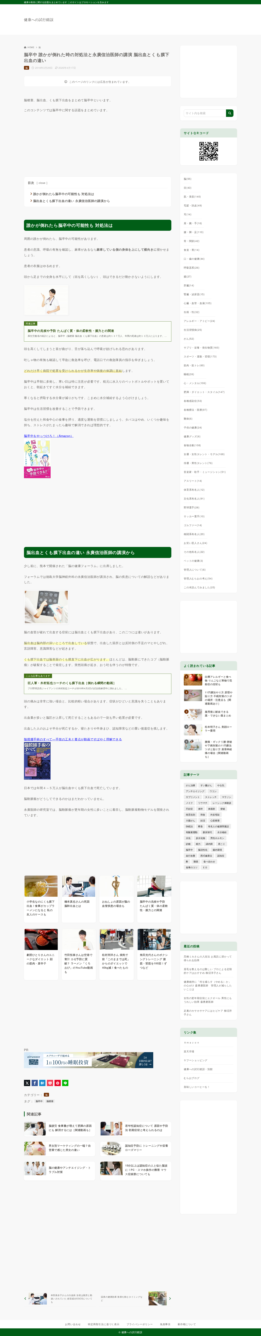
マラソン (226, 797)
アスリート (193, 480)
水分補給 (222, 832)
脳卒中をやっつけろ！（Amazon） (49, 435)
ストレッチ (211, 797)
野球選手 (191, 507)
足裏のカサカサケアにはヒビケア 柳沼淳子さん (208, 1012)
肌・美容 (192, 196)
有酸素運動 (191, 832)
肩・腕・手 (193, 223)
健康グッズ (192, 436)
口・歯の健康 (194, 258)
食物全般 (192, 445)
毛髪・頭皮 (193, 205)
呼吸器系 (191, 267)
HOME (31, 47)
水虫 (188, 838)
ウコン (213, 791)
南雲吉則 (190, 814)
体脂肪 (211, 808)
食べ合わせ (209, 861)
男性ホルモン (217, 838)
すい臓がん (206, 785)
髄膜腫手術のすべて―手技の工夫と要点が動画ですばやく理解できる (73, 739)
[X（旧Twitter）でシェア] (27, 1083)
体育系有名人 (194, 489)
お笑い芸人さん (195, 543)
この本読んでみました (199, 587)
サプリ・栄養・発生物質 (201, 347)
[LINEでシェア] (65, 1083)
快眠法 (189, 826)
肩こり (221, 844)
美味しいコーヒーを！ (197, 1087)
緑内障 (209, 844)
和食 (202, 814)
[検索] (229, 113)
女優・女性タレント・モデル (204, 454)
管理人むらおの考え (198, 578)
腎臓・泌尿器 (194, 294)
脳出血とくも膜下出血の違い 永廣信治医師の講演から (71, 201)
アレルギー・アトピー (199, 321)
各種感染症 (193, 401)
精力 (198, 844)
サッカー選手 (194, 516)
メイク (189, 803)
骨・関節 (191, 241)
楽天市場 (189, 1051)
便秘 (222, 808)
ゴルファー (193, 525)
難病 (188, 418)
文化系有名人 (194, 498)
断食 (200, 826)
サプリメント (193, 797)
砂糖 (188, 844)
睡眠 (189, 374)
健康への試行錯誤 (38, 19)
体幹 (200, 808)
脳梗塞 (50, 1101)
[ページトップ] (253, 1328)
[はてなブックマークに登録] (42, 1083)
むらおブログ (192, 1078)
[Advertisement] (172, 18)
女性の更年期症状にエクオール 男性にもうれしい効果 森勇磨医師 (208, 999)
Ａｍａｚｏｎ (192, 1042)
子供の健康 (193, 427)
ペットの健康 (193, 560)
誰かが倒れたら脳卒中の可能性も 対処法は (63, 194)
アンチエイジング (195, 791)
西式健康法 (206, 855)
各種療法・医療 (195, 409)
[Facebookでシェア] (35, 1083)
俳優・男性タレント (198, 463)
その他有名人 (194, 552)
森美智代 (207, 832)
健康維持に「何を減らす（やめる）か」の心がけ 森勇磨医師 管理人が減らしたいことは (208, 985)
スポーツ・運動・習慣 (200, 356)
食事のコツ (191, 867)
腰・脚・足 (194, 232)
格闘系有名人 (194, 534)
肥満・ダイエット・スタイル (204, 392)
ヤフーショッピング (195, 1060)
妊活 (202, 820)
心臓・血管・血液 (197, 303)
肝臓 (189, 285)
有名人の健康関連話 (218, 826)
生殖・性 (191, 312)
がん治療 (190, 785)
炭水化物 (200, 838)
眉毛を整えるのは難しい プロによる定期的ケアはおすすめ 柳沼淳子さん (208, 971)
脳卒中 (39, 1101)
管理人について (195, 569)
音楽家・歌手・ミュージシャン (205, 472)
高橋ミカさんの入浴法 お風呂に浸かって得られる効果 (208, 958)
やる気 (220, 785)
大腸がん (190, 820)
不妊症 (189, 808)
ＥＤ (205, 867)
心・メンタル (195, 383)
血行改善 (190, 855)
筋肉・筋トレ (194, 365)
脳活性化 (202, 849)
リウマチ (202, 803)
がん (189, 338)
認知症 (220, 855)
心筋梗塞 (215, 820)
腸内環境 (217, 849)
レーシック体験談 (222, 803)
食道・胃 (191, 250)
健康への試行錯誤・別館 (198, 1069)
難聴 (196, 861)
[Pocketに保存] (50, 1083)
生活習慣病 (193, 329)
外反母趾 (215, 814)
